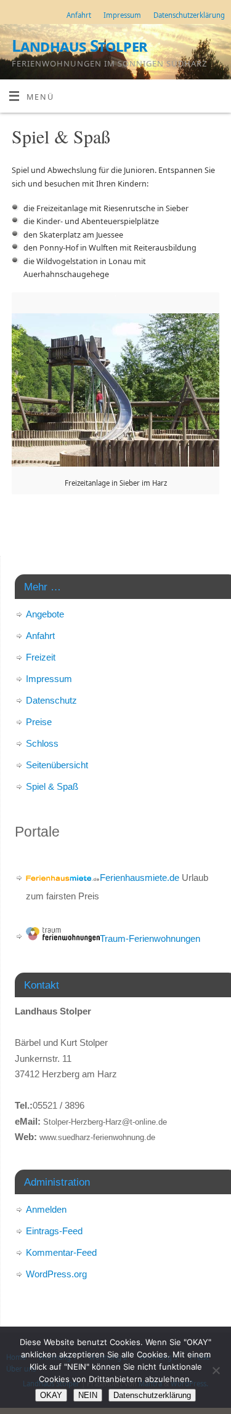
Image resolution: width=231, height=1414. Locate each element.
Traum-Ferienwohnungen (150, 938)
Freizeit (40, 657)
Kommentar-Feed (61, 1252)
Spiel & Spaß (52, 786)
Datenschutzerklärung (189, 15)
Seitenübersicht (57, 765)
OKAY (51, 1395)
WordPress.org (56, 1274)
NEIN (87, 1395)
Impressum (122, 15)
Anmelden (46, 1209)
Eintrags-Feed (54, 1231)
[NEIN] (215, 1370)
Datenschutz (51, 700)
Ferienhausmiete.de (139, 877)
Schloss (42, 743)
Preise (39, 722)
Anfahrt (79, 15)
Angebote (45, 614)
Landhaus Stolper (80, 45)
